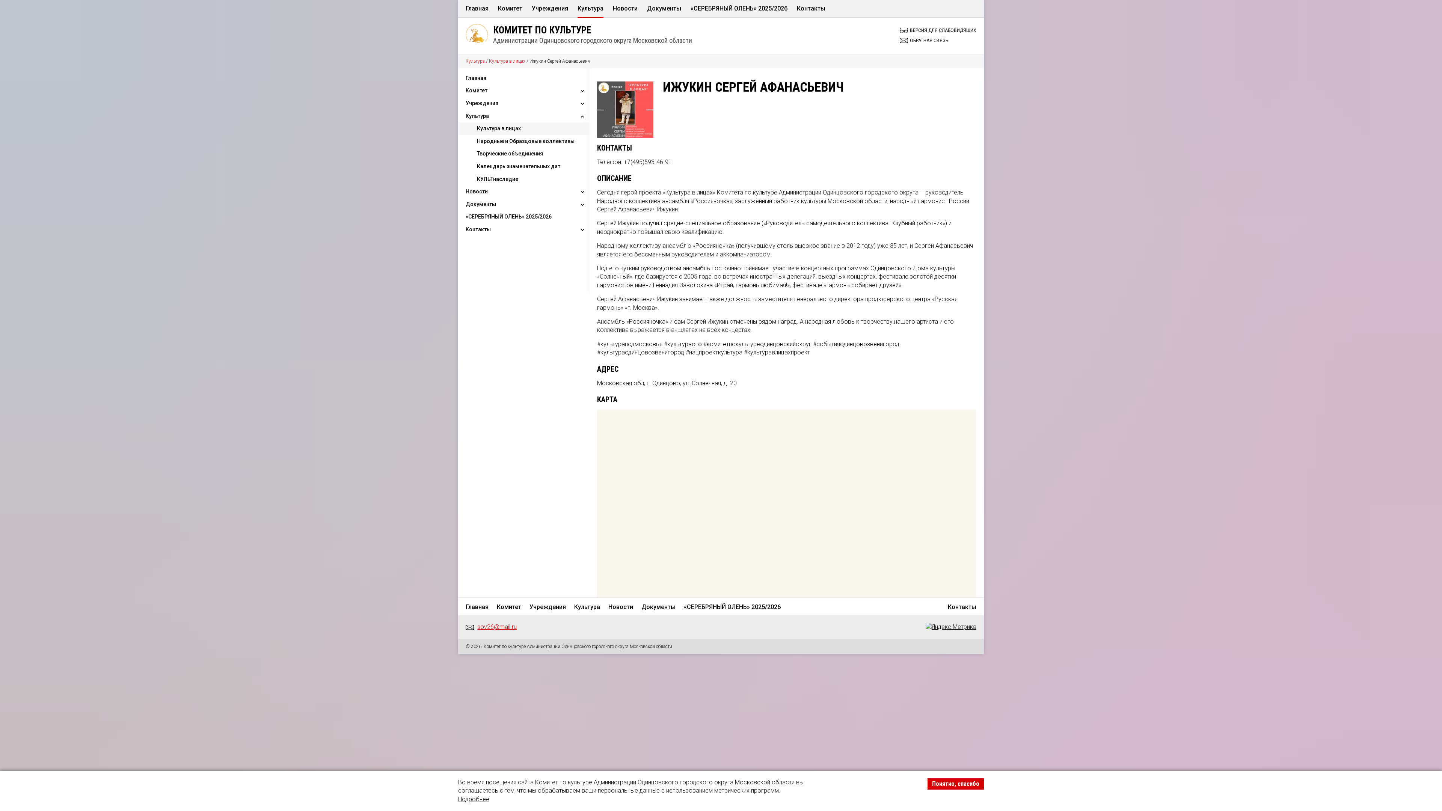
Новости (625, 8)
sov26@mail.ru (497, 626)
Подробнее (473, 799)
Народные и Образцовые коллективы (526, 141)
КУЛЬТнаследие (497, 179)
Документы (664, 8)
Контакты (811, 8)
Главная (477, 8)
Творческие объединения (510, 154)
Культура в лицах (507, 61)
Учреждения (550, 8)
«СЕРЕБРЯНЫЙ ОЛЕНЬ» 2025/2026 (739, 8)
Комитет (510, 8)
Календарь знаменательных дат (518, 166)
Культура (590, 8)
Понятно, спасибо (955, 783)
